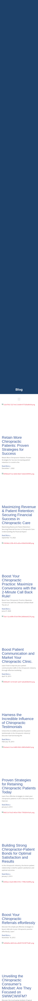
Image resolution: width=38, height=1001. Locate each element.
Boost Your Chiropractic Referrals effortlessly (18, 919)
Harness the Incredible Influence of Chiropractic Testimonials (18, 721)
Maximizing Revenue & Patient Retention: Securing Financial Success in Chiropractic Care (19, 515)
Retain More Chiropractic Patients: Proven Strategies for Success (15, 445)
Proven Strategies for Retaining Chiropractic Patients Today (19, 786)
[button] (19, 399)
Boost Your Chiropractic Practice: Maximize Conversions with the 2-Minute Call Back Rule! (19, 586)
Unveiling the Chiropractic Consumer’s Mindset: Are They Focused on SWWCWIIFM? (16, 986)
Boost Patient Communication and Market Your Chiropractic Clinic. (18, 655)
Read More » (6, 466)
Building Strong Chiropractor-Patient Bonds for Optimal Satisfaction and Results (18, 853)
